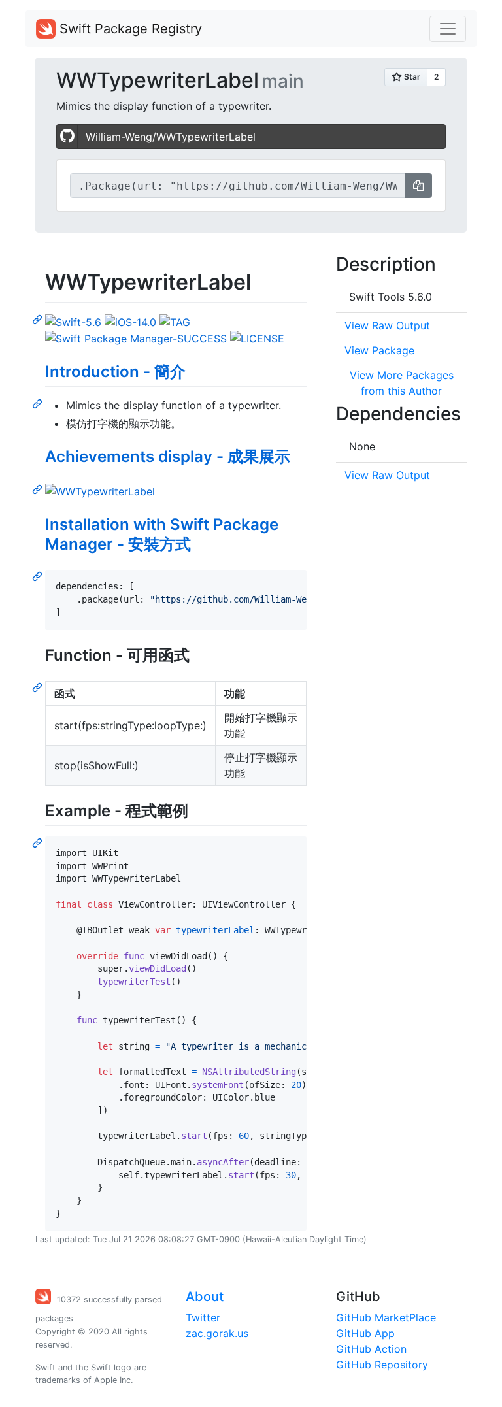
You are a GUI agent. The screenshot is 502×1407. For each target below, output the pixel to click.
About (205, 1296)
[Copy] (418, 185)
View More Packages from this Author (402, 383)
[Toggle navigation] (447, 29)
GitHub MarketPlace (386, 1317)
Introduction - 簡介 (115, 371)
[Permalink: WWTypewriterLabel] (38, 319)
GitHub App (365, 1333)
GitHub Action (371, 1348)
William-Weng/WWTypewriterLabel (171, 136)
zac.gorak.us (217, 1333)
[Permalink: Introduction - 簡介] (38, 403)
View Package (379, 350)
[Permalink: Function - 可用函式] (38, 687)
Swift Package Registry (129, 29)
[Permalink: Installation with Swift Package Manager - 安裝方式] (38, 576)
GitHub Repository (382, 1364)
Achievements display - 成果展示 (167, 456)
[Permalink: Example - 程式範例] (38, 842)
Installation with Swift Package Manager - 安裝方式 (161, 534)
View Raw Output (387, 325)
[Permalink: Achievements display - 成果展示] (38, 489)
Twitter (203, 1317)
